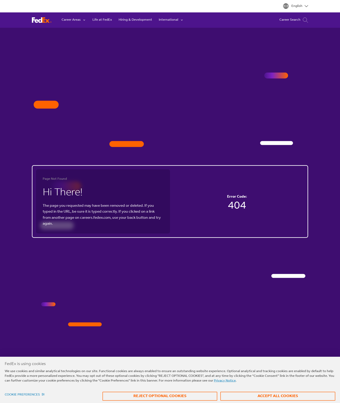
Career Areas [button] (71, 19)
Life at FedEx (102, 19)
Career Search (289, 19)
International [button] (168, 19)
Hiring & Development (135, 19)
